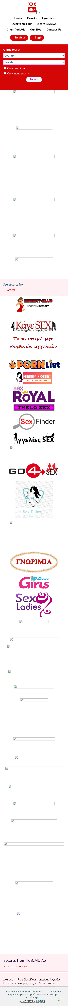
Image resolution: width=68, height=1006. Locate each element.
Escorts (32, 18)
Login (38, 37)
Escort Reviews (46, 24)
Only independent (18, 73)
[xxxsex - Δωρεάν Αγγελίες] (34, 8)
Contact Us (54, 29)
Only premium (16, 68)
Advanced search (36, 85)
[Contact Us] (56, 37)
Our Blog (36, 29)
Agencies (48, 18)
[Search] (48, 37)
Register (21, 37)
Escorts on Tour (22, 24)
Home (18, 18)
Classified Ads (16, 29)
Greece (11, 290)
